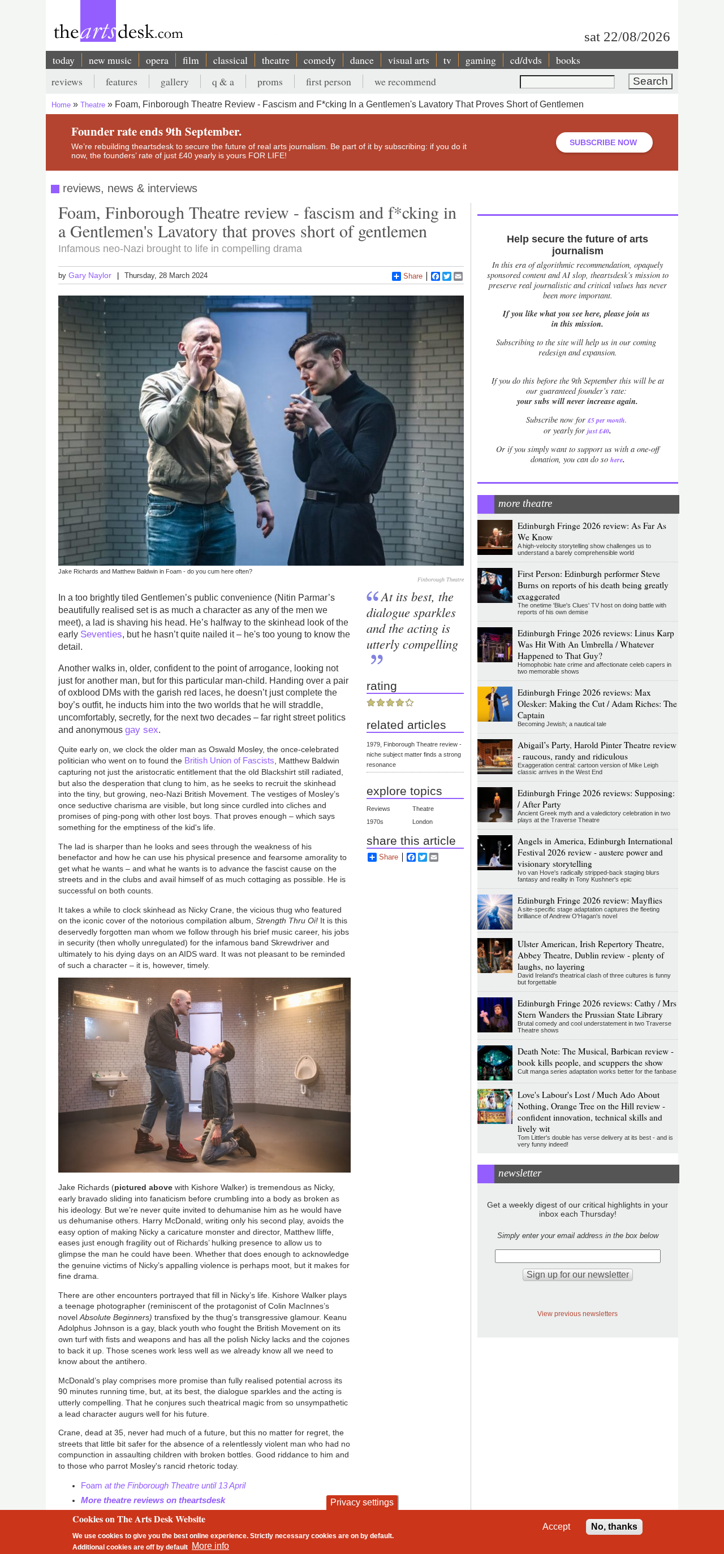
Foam (164, 1485)
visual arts (408, 60)
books (568, 60)
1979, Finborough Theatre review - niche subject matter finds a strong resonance (414, 754)
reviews (67, 81)
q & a (223, 81)
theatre (276, 60)
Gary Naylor (89, 275)
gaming (481, 60)
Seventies (101, 634)
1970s (375, 821)
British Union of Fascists (229, 760)
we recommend (405, 81)
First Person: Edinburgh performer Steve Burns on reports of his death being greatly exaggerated (593, 585)
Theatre (92, 105)
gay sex (141, 729)
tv (447, 60)
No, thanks (614, 1526)
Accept (556, 1526)
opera (157, 60)
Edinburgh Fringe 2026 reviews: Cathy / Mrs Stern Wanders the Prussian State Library (597, 1008)
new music (110, 60)
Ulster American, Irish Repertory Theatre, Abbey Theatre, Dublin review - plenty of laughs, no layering (591, 955)
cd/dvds (526, 60)
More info (210, 1546)
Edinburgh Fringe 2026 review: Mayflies (590, 900)
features (121, 81)
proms (270, 81)
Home (61, 105)
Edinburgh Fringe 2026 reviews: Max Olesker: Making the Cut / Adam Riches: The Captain (597, 703)
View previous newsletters (577, 1313)
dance (362, 60)
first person (328, 81)
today (64, 60)
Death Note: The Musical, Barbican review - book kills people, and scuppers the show (596, 1056)
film (191, 60)
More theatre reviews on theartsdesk (153, 1500)
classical (230, 60)
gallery (175, 81)
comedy (320, 60)
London (422, 821)
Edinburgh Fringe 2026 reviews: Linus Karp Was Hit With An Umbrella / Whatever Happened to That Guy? (596, 644)
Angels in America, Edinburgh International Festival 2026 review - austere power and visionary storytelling (595, 852)
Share (413, 276)
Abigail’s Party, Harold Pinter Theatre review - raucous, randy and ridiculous (597, 750)
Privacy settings (362, 1502)
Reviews (378, 808)
